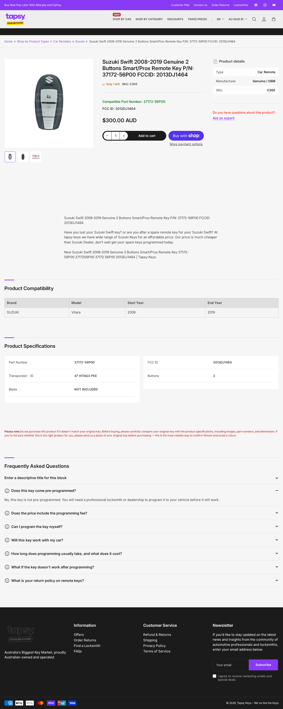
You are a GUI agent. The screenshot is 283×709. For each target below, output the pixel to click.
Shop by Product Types (33, 41)
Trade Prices (197, 19)
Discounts (175, 19)
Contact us (200, 5)
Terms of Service (156, 651)
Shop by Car (122, 18)
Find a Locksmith (87, 646)
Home (8, 41)
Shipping (150, 640)
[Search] (254, 19)
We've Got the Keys (266, 703)
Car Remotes (62, 41)
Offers (79, 635)
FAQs (78, 651)
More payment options (186, 144)
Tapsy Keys (244, 703)
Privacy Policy (154, 646)
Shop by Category (149, 19)
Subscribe (263, 665)
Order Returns (220, 5)
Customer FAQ (180, 5)
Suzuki (79, 41)
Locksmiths (241, 5)
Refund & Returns (157, 635)
